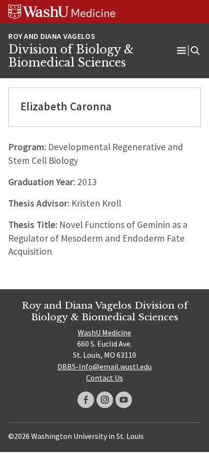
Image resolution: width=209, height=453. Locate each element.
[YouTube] (123, 399)
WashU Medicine (104, 332)
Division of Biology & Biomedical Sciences (71, 56)
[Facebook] (85, 399)
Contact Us (104, 378)
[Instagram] (104, 399)
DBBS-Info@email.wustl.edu (104, 366)
